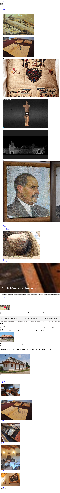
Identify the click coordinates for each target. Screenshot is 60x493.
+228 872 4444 (3, 0)
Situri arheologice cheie (5, 8)
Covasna (3, 260)
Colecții (3, 225)
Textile (6, 228)
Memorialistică (3, 382)
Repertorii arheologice (5, 261)
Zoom (1, 420)
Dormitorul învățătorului (4, 471)
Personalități (4, 9)
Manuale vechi (3, 443)
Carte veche (3, 381)
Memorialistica (5, 230)
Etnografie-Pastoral (7, 229)
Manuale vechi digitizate (2, 297)
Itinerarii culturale (3, 224)
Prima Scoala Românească (6, 226)
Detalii (3, 420)
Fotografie (2, 487)
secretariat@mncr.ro (3, 1)
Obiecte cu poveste (3, 222)
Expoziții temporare (5, 7)
